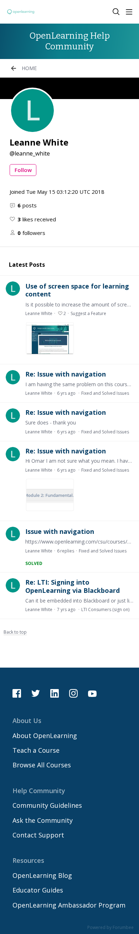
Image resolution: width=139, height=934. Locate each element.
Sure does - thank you (50, 422)
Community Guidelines (47, 805)
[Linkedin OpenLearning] (54, 693)
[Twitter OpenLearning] (35, 693)
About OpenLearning (44, 735)
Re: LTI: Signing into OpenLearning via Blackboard (72, 586)
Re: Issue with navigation (65, 374)
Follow (23, 169)
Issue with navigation (59, 531)
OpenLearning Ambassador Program (68, 905)
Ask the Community (42, 820)
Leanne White (38, 313)
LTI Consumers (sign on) (105, 609)
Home (29, 68)
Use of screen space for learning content (77, 290)
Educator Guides (37, 890)
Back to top (15, 632)
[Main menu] (129, 11)
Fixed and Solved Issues (105, 393)
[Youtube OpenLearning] (92, 693)
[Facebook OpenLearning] (16, 693)
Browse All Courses (41, 765)
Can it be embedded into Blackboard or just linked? (79, 600)
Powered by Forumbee (110, 927)
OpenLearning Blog (42, 875)
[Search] (116, 11)
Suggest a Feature (88, 313)
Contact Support (38, 835)
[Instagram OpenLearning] (73, 693)
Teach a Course (36, 750)
